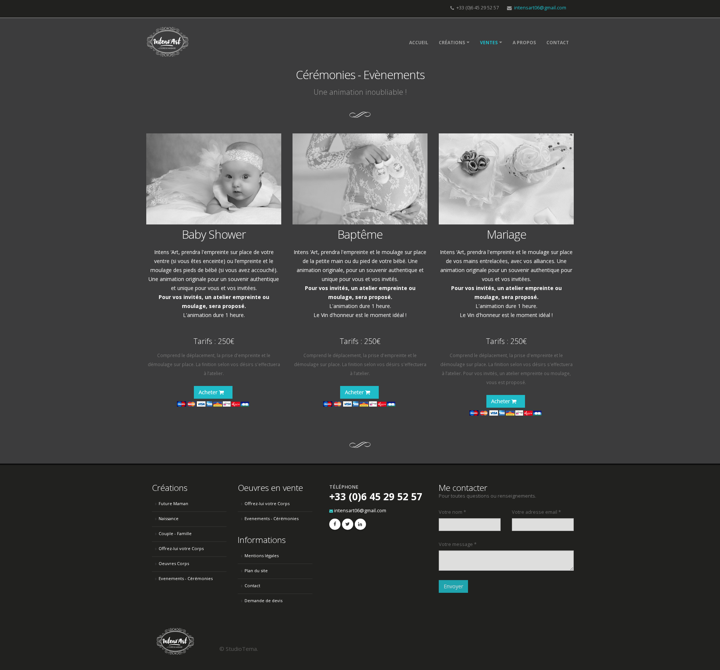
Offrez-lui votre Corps (181, 548)
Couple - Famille (175, 533)
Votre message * (458, 544)
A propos (524, 42)
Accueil (418, 42)
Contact (557, 42)
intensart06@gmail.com (540, 7)
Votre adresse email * (536, 512)
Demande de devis (263, 600)
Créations (452, 42)
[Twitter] (347, 524)
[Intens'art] (175, 641)
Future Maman (173, 503)
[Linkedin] (360, 524)
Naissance (168, 518)
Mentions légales (261, 555)
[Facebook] (334, 524)
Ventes (489, 42)
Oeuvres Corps (174, 563)
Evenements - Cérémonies (186, 578)
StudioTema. (242, 648)
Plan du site (256, 570)
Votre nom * (452, 512)
